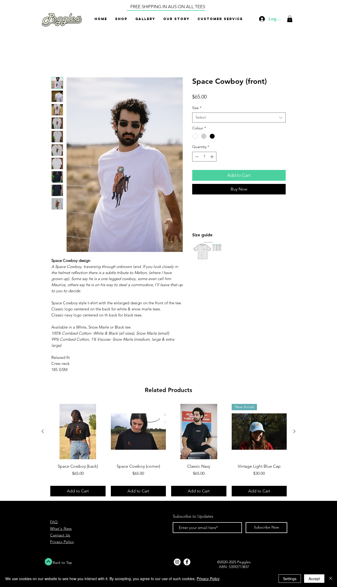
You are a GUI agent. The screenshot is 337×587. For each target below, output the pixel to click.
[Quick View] (78, 432)
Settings (289, 578)
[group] (168, 450)
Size (196, 108)
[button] (290, 19)
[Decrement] (196, 157)
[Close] (331, 578)
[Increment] (212, 157)
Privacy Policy (208, 578)
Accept (314, 578)
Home (57, 58)
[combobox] (239, 118)
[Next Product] (294, 432)
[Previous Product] (42, 432)
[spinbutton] (204, 157)
